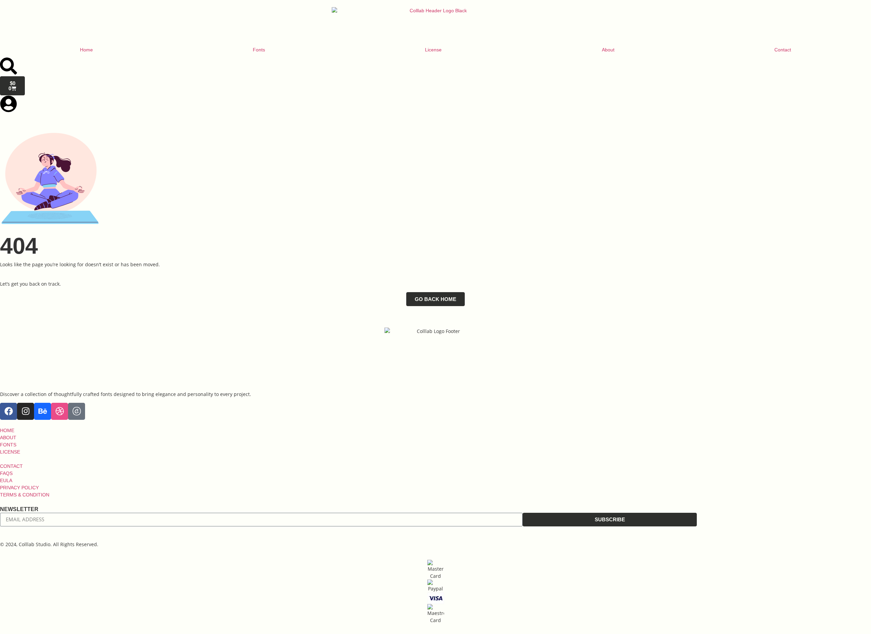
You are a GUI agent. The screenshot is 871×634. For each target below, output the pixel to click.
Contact (782, 49)
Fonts (259, 49)
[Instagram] (25, 411)
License (433, 49)
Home (86, 49)
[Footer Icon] (76, 411)
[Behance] (42, 411)
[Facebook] (8, 411)
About (608, 49)
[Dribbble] (59, 411)
